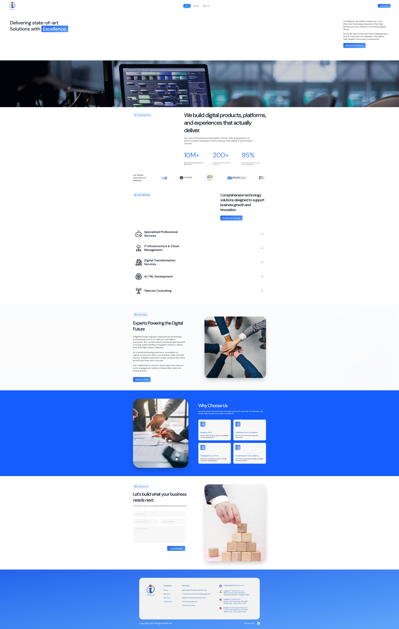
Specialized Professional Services (194, 590)
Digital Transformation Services (193, 598)
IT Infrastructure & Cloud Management (196, 594)
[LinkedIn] (258, 623)
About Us (167, 594)
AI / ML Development (189, 602)
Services (167, 598)
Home (166, 590)
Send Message (176, 548)
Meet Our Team (141, 379)
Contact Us (384, 6)
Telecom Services (188, 605)
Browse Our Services (354, 45)
